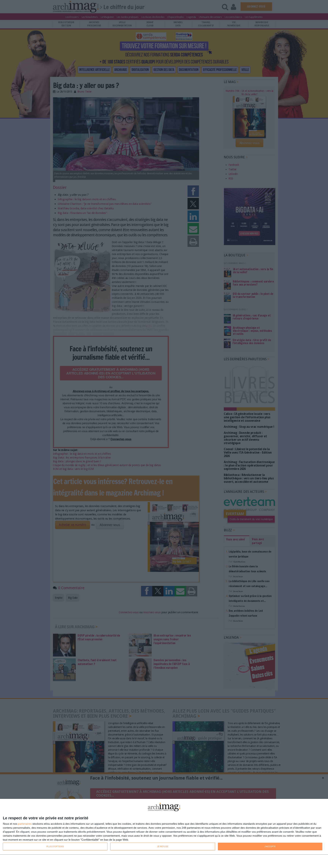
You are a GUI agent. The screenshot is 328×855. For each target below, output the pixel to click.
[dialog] (164, 827)
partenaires (25, 823)
